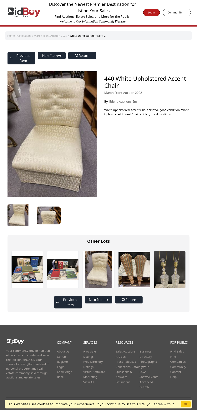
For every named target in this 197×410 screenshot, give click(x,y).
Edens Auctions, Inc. (123, 101)
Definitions (123, 382)
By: (121, 101)
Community (175, 12)
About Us (63, 351)
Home (11, 36)
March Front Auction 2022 (50, 36)
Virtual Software (94, 372)
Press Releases (126, 361)
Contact (62, 356)
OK (186, 404)
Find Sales (177, 351)
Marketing (90, 377)
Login (151, 12)
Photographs (148, 361)
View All (88, 382)
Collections (24, 36)
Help (173, 377)
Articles (121, 356)
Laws (142, 372)
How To (144, 367)
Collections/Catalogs (130, 367)
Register (62, 361)
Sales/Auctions (125, 351)
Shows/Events (148, 377)
